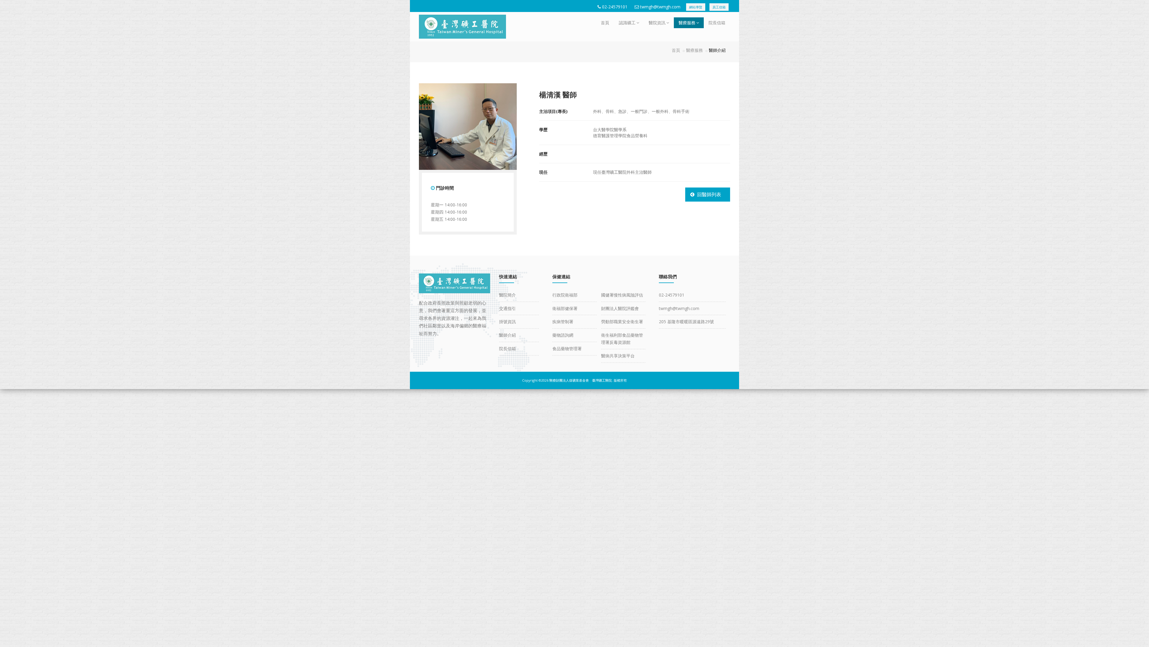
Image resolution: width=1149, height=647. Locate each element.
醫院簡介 (507, 295)
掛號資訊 (507, 321)
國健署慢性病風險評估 (622, 295)
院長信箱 (717, 22)
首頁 (605, 22)
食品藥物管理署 (567, 348)
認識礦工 (627, 22)
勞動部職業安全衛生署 (622, 321)
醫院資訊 (657, 22)
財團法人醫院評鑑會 (620, 308)
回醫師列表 (709, 194)
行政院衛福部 (564, 295)
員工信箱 (719, 7)
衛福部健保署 (564, 308)
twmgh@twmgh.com (660, 7)
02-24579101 (614, 7)
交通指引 (507, 308)
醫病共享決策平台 (618, 356)
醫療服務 (687, 22)
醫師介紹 (507, 335)
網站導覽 (695, 7)
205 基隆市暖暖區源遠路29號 (686, 321)
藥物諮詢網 (562, 335)
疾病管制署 (562, 321)
